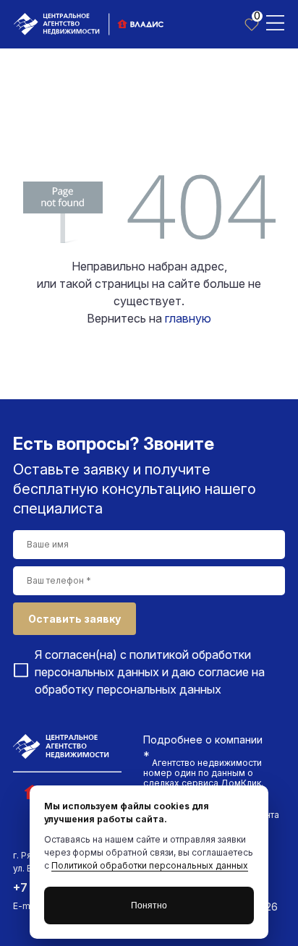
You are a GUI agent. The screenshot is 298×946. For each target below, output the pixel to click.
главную (188, 318)
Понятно (149, 905)
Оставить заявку (74, 619)
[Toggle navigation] (275, 21)
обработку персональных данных (128, 689)
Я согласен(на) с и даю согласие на (150, 671)
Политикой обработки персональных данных (149, 865)
